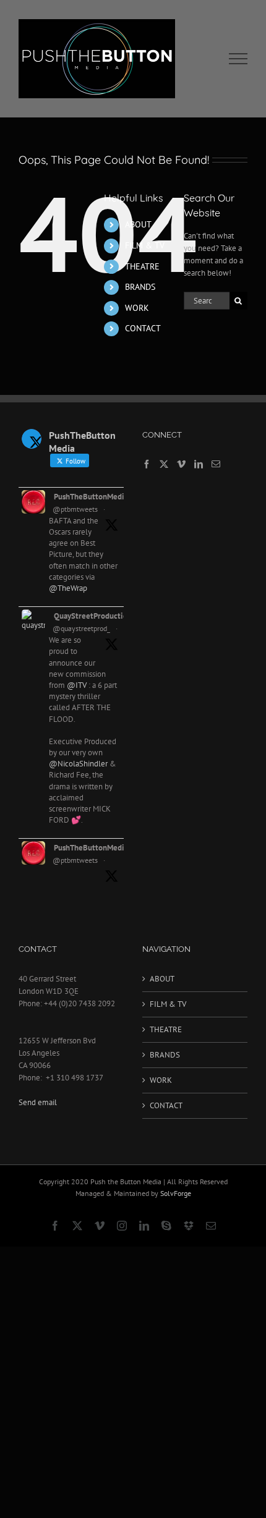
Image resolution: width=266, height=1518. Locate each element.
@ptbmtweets (75, 509)
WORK (137, 307)
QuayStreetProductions (94, 616)
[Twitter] (164, 464)
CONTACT (143, 328)
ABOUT (138, 224)
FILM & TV (145, 245)
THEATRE (142, 266)
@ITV (77, 685)
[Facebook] (146, 464)
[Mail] (216, 464)
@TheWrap (68, 588)
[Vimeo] (181, 464)
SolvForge (175, 1193)
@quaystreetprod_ (81, 628)
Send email (38, 1102)
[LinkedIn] (198, 464)
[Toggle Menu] (238, 58)
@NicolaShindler (78, 763)
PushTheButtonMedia (91, 496)
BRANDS (140, 286)
